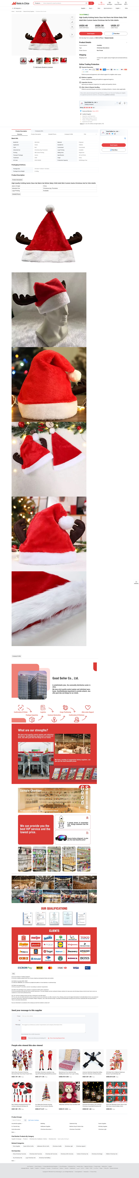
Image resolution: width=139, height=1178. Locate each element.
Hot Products (30, 1166)
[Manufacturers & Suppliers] (20, 3)
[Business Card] (125, 138)
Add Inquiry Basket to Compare (44, 67)
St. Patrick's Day (16, 1126)
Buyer (90, 8)
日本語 (87, 1168)
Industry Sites (80, 1166)
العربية (78, 1168)
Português (42, 1168)
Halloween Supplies (45, 1126)
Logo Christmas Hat (30, 1157)
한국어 (82, 1168)
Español (37, 1168)
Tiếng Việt (106, 1168)
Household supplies (16, 1123)
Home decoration (16, 1129)
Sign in (125, 4)
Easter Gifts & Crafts (28, 1146)
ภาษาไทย (96, 1168)
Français (48, 1168)
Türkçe (101, 1168)
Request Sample (109, 38)
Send (24, 1038)
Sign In (82, 123)
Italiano (61, 1168)
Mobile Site (104, 1166)
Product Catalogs (34, 1120)
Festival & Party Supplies (28, 11)
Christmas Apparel (80, 1146)
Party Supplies (16, 1146)
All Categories (17, 8)
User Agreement (78, 1171)
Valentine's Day (73, 1123)
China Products (38, 1166)
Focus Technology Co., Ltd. (59, 1171)
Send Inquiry (91, 33)
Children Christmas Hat (111, 1154)
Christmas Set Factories (51, 1154)
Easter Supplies (102, 1123)
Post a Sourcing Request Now (56, 1038)
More (13, 1160)
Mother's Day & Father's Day (76, 1126)
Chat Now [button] (117, 33)
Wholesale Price (71, 1166)
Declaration (86, 1171)
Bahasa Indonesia (114, 1168)
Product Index (97, 1166)
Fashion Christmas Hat (82, 1154)
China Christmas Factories (19, 1154)
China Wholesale (63, 1166)
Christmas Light (102, 1129)
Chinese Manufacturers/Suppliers (50, 1166)
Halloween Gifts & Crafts (43, 1146)
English (32, 1168)
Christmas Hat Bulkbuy (44, 1157)
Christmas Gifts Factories (67, 1154)
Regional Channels (88, 1166)
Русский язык (55, 1168)
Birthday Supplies (102, 1126)
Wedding (43, 1123)
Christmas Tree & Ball (75, 1129)
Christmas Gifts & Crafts (41, 11)
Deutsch (66, 1168)
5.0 (107, 133)
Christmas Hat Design (97, 1154)
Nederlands (72, 1168)
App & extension (108, 8)
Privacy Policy (93, 1171)
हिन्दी (91, 1168)
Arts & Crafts (18, 11)
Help (99, 8)
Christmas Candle (57, 1146)
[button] (93, 134)
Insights (110, 1166)
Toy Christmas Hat (17, 1157)
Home (13, 11)
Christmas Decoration (46, 1129)
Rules (126, 8)
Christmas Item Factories (35, 1154)
